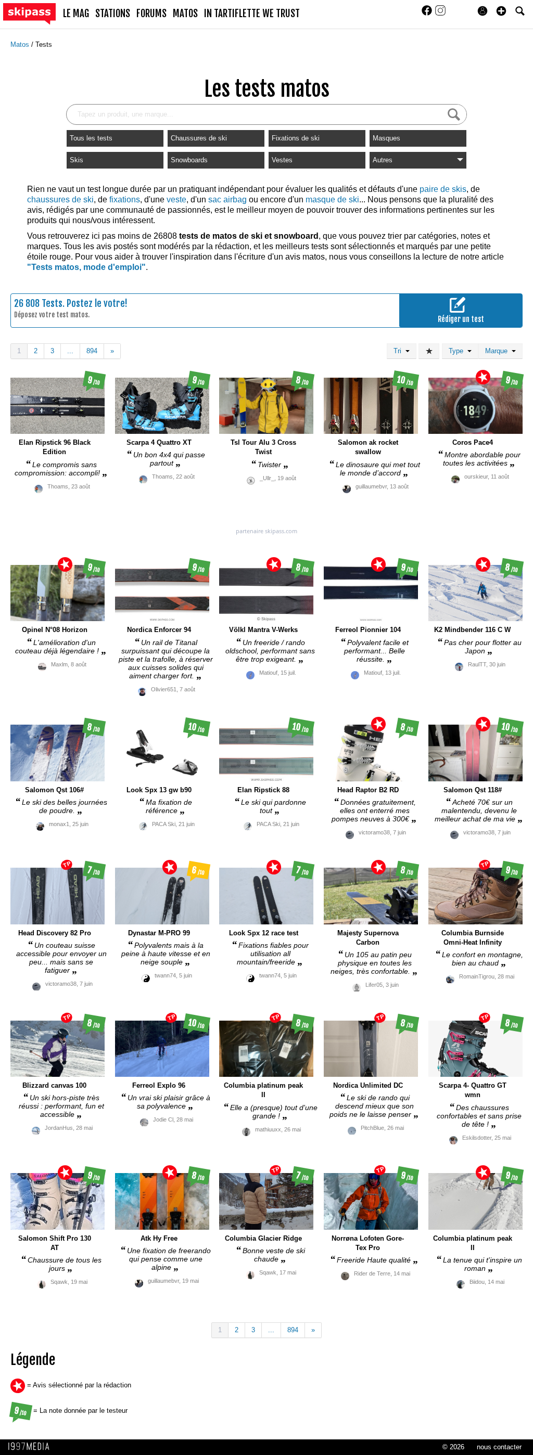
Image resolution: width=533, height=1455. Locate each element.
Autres (382, 160)
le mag (76, 13)
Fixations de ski (296, 138)
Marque (498, 351)
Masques (386, 138)
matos (185, 13)
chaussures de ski (60, 199)
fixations (124, 199)
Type (458, 351)
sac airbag (227, 199)
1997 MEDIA (31, 1446)
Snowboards (189, 160)
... (70, 351)
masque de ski (332, 199)
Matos (20, 44)
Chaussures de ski (199, 138)
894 (91, 351)
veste (176, 199)
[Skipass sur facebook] (428, 14)
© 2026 (453, 1447)
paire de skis (443, 189)
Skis (76, 160)
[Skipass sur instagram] (440, 14)
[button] (501, 11)
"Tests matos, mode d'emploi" (86, 267)
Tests (43, 44)
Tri (399, 351)
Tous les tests (91, 138)
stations (112, 13)
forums (151, 13)
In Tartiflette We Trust (252, 13)
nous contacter (499, 1447)
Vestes (282, 160)
